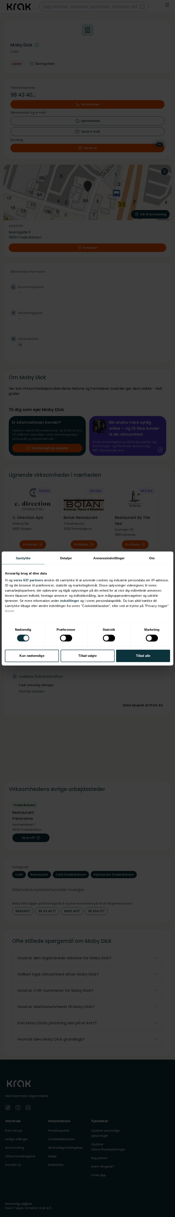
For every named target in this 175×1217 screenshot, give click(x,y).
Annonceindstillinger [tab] (109, 558)
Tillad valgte (87, 656)
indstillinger (69, 601)
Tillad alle (143, 656)
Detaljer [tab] (66, 558)
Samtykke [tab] (23, 558)
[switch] (66, 638)
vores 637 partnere (28, 580)
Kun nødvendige (31, 656)
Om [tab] (152, 558)
